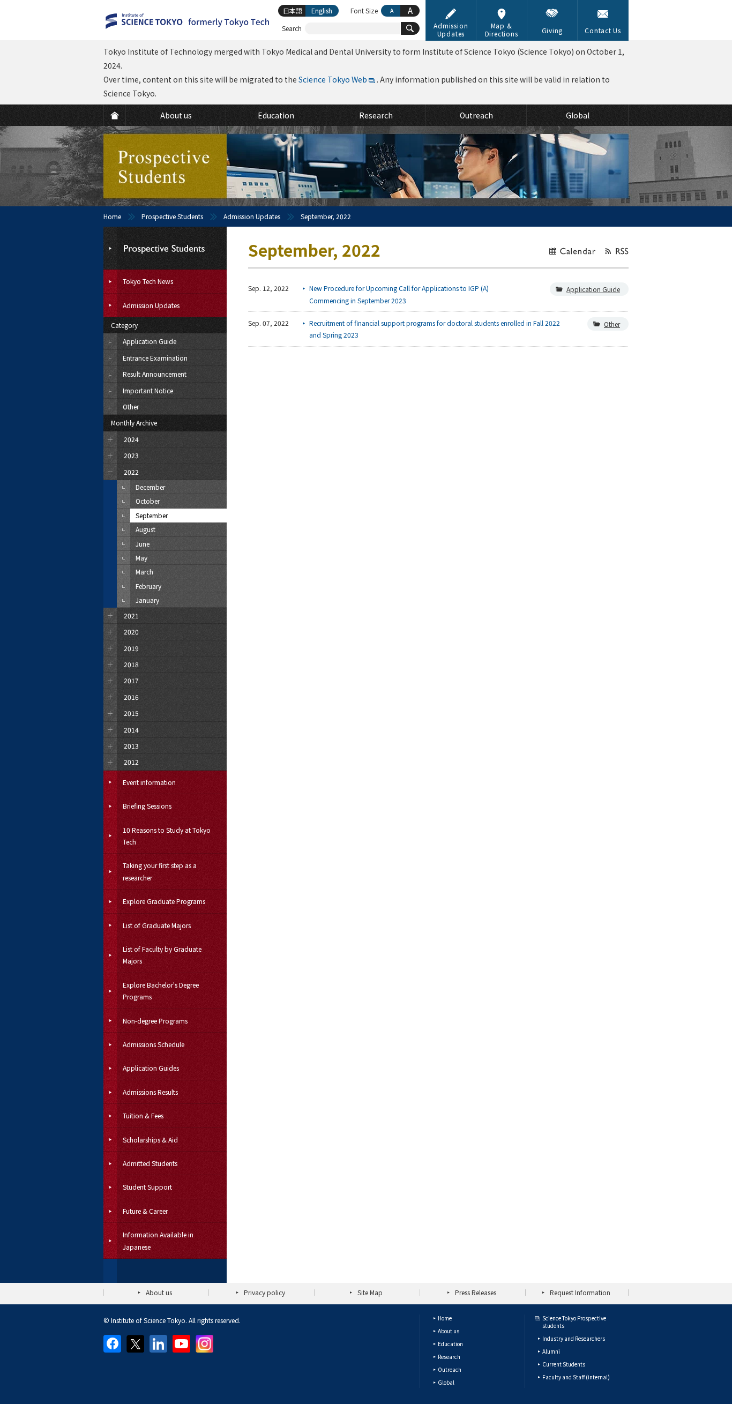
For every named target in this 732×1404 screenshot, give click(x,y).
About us (159, 1292)
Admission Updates (251, 216)
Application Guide (593, 289)
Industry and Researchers (573, 1338)
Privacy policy (264, 1292)
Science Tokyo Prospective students (574, 1322)
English (321, 10)
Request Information (580, 1292)
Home (112, 216)
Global (446, 1382)
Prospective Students (172, 216)
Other (612, 323)
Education (450, 1344)
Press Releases (475, 1292)
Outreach (449, 1369)
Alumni (551, 1351)
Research (449, 1357)
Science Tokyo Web (332, 79)
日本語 (292, 10)
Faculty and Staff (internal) (576, 1377)
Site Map (370, 1292)
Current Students (563, 1364)
